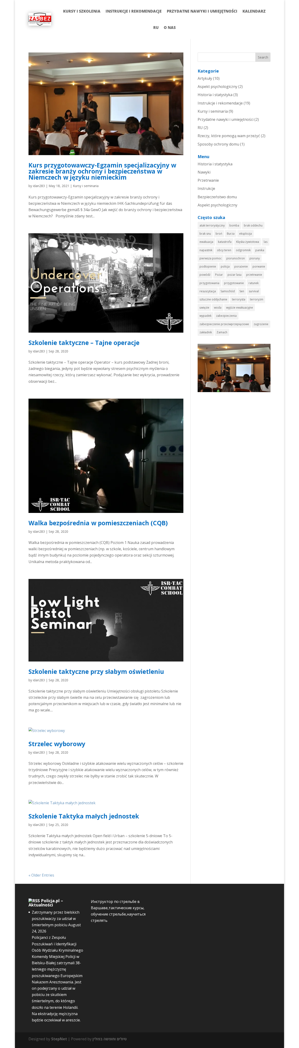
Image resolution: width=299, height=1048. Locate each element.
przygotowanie (234, 283)
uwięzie (204, 308)
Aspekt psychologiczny (217, 86)
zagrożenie (261, 324)
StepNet (59, 1038)
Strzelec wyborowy (56, 744)
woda (217, 308)
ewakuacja (206, 242)
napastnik (205, 250)
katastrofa (224, 242)
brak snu (205, 234)
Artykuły (205, 78)
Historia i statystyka (215, 94)
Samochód (228, 291)
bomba (234, 225)
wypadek (205, 316)
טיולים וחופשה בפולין (110, 1038)
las (265, 242)
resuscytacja (207, 291)
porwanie (259, 266)
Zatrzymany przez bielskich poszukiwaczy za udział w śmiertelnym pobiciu (55, 918)
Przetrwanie (208, 180)
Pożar (219, 275)
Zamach (222, 332)
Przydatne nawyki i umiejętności (202, 11)
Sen (241, 291)
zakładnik (205, 332)
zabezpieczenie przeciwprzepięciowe (224, 324)
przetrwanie (254, 275)
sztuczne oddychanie (213, 299)
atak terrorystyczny (212, 225)
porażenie (241, 266)
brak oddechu (253, 225)
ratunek (254, 283)
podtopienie (207, 266)
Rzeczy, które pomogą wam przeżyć (229, 135)
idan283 (39, 186)
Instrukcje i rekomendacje (134, 11)
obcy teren (224, 250)
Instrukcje (206, 188)
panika (259, 250)
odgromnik (243, 250)
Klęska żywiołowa (247, 242)
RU (156, 27)
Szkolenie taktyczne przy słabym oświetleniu (96, 671)
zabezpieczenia (226, 316)
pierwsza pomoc (210, 258)
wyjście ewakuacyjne (239, 308)
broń (219, 234)
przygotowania (209, 283)
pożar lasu (235, 275)
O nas (170, 27)
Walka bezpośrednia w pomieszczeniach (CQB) (98, 523)
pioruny (254, 258)
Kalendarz (254, 11)
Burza (231, 234)
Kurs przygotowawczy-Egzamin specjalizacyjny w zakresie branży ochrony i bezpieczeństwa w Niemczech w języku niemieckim (102, 171)
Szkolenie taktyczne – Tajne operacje (83, 342)
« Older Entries (41, 875)
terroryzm (256, 299)
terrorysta (238, 299)
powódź (204, 275)
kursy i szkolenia (81, 11)
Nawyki (204, 172)
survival (254, 291)
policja (225, 266)
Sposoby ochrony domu (218, 144)
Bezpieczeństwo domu (217, 196)
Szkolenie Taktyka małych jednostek (83, 816)
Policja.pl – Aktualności (45, 903)
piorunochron (235, 258)
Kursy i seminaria (86, 186)
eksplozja (245, 234)
